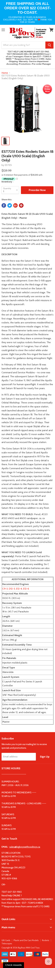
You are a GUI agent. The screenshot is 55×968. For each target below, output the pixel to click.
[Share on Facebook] (4, 205)
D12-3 (12, 588)
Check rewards (13, 965)
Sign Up (45, 756)
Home (5, 73)
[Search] (49, 45)
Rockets (45, 940)
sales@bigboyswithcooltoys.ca (24, 846)
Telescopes (7, 943)
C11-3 (5, 588)
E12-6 (26, 588)
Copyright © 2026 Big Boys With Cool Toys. (21, 947)
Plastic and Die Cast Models (26, 940)
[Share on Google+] (15, 205)
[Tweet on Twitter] (9, 205)
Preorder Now (37, 190)
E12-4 (19, 588)
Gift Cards (6, 940)
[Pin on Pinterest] (21, 205)
